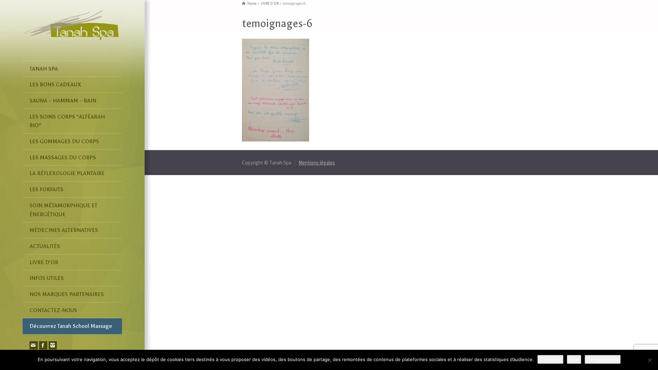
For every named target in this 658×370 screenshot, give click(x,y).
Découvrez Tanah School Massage (70, 326)
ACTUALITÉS (44, 246)
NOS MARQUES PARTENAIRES (66, 294)
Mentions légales (316, 162)
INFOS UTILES (46, 278)
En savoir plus (602, 359)
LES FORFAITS (46, 189)
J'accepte (550, 359)
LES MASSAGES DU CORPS (62, 157)
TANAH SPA (43, 68)
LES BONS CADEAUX (55, 84)
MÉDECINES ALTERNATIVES (63, 230)
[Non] (649, 360)
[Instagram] (53, 345)
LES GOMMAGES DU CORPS (64, 141)
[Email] (33, 345)
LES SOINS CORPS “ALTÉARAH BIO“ (67, 121)
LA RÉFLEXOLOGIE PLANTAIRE (67, 173)
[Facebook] (43, 345)
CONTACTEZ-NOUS (53, 310)
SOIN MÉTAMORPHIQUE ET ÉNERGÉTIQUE (63, 210)
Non (574, 359)
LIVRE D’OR (43, 262)
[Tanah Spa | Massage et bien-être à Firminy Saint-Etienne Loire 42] (71, 24)
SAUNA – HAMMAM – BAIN (62, 100)
